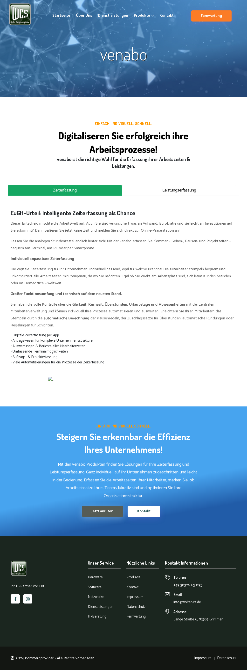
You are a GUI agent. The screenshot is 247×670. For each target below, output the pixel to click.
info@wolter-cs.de (187, 602)
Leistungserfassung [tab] (179, 190)
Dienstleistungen (113, 16)
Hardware (95, 577)
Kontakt (166, 16)
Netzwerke (96, 597)
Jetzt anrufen (102, 511)
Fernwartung (211, 16)
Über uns (84, 16)
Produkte (142, 16)
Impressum (135, 597)
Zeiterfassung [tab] (65, 190)
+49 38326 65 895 (187, 585)
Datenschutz (136, 607)
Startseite (61, 16)
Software (95, 587)
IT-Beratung (97, 616)
